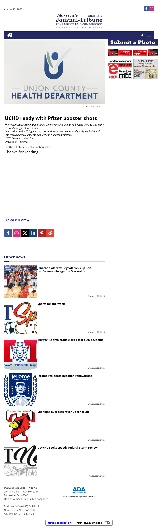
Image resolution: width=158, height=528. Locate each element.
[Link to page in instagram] (151, 8)
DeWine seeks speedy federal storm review (67, 447)
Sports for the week (51, 304)
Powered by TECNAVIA (17, 219)
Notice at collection (59, 522)
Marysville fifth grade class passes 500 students (70, 340)
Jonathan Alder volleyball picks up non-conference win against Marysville (64, 269)
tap (149, 35)
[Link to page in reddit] (50, 233)
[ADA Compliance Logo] (79, 493)
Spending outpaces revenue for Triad (63, 412)
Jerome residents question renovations (64, 376)
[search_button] (142, 35)
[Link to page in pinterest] (42, 233)
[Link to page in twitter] (25, 233)
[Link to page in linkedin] (33, 233)
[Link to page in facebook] (146, 8)
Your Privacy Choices (89, 522)
